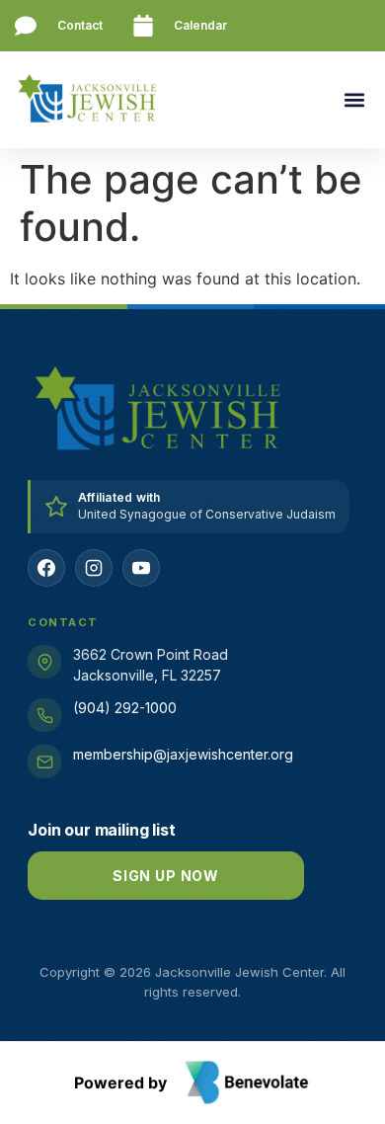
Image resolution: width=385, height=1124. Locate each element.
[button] (354, 100)
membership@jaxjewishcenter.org (183, 754)
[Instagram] (94, 568)
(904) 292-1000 (125, 707)
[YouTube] (141, 568)
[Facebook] (46, 568)
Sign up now (166, 875)
